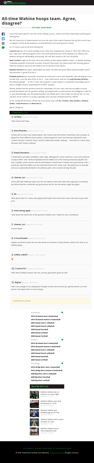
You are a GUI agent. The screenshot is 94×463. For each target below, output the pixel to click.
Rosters (34, 339)
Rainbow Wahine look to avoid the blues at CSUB (52, 420)
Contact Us (29, 448)
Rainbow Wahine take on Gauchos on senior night (50, 393)
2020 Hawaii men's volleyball (42, 323)
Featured (36, 27)
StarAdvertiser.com (57, 453)
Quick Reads (46, 27)
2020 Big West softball (40, 380)
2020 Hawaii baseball (39, 329)
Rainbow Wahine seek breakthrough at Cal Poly (50, 411)
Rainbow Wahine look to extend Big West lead (50, 429)
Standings (35, 363)
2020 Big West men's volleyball (43, 374)
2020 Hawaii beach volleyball (42, 326)
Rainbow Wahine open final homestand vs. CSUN (51, 402)
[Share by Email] (3, 43)
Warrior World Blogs (44, 448)
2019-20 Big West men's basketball (45, 367)
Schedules (35, 312)
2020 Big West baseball (40, 377)
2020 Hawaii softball (39, 333)
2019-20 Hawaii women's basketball (45, 319)
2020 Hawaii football (39, 336)
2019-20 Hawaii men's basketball (44, 316)
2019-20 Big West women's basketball (46, 370)
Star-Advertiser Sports (63, 448)
